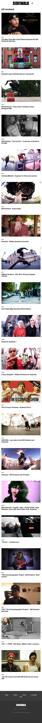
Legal (15, 709)
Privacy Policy (23, 709)
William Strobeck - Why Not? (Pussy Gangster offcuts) (21, 263)
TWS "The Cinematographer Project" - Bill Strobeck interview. (21, 598)
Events (24, 695)
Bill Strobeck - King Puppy (21, 197)
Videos (15, 695)
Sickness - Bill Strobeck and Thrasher (21, 463)
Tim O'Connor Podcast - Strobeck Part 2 (21, 396)
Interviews (34, 695)
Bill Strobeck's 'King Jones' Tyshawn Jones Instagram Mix (21, 96)
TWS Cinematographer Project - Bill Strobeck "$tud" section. (21, 564)
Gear (21, 697)
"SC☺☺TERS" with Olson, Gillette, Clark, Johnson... (21, 632)
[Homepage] (21, 704)
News (6, 695)
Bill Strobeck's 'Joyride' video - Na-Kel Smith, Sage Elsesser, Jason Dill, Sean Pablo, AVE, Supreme (21, 496)
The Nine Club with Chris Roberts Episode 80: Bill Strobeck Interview (21, 28)
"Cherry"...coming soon (21, 530)
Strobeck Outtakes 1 (21, 330)
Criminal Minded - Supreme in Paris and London (21, 164)
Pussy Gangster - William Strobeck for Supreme (21, 363)
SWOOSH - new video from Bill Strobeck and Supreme (21, 429)
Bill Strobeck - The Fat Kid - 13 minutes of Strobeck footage (21, 130)
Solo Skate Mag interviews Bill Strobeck (21, 297)
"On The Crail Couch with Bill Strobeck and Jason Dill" (21, 666)
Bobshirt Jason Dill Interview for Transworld (21, 62)
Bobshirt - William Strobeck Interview (21, 230)
